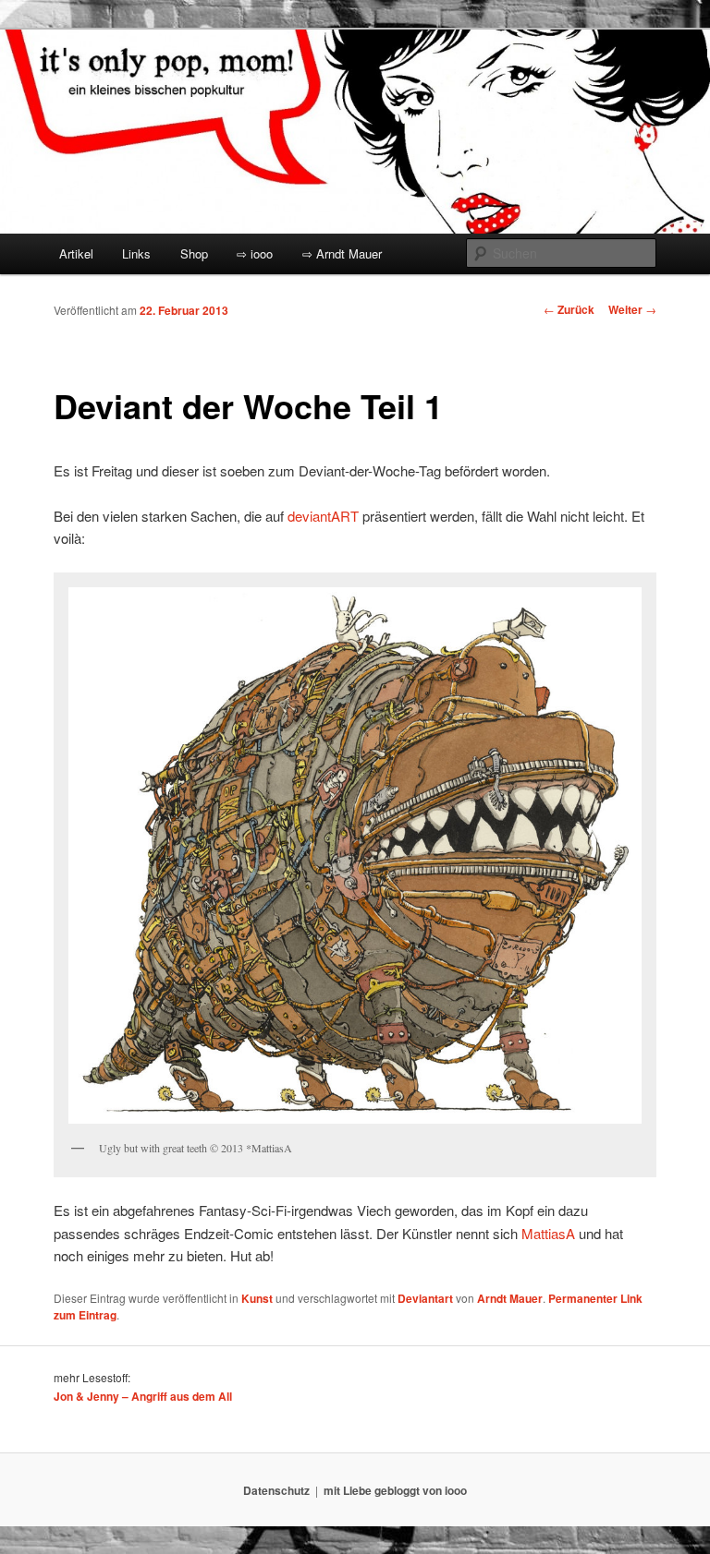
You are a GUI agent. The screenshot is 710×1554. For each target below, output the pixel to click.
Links (136, 253)
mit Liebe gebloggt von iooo (395, 1490)
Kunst (257, 1298)
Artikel (76, 253)
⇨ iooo (255, 253)
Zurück (569, 309)
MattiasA (548, 1233)
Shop (194, 253)
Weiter (632, 309)
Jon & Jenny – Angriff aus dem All (143, 1396)
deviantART (323, 515)
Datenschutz (276, 1490)
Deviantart (425, 1298)
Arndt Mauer (510, 1298)
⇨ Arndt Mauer (342, 253)
